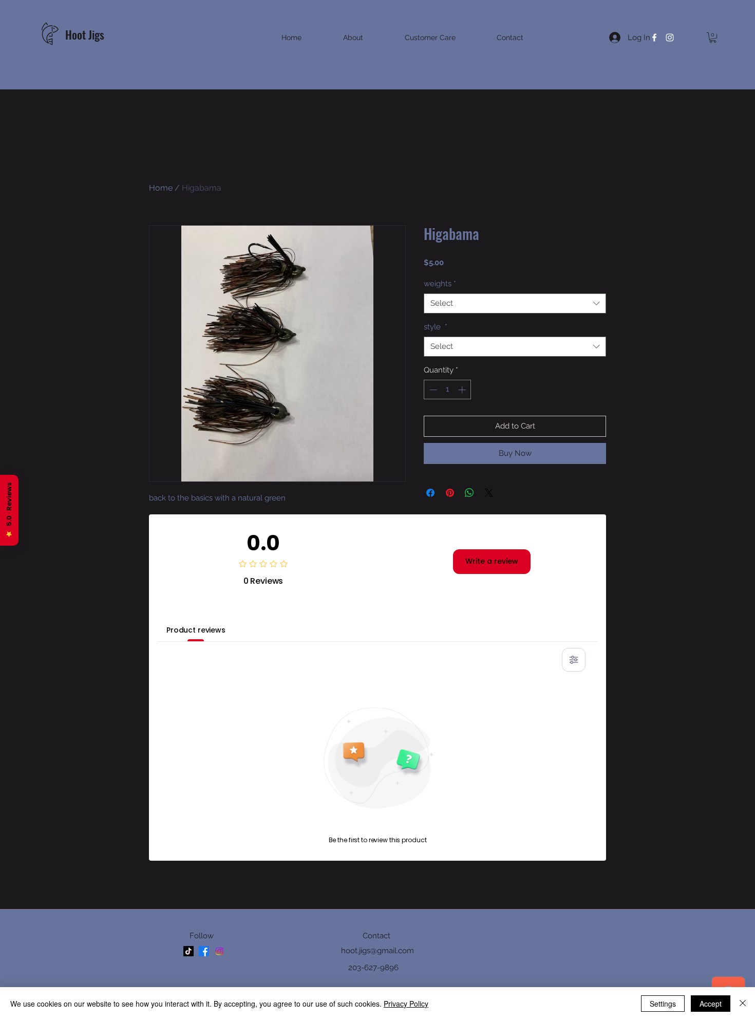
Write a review (491, 561)
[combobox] (515, 303)
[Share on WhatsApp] (469, 493)
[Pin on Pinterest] (450, 493)
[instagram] (670, 37)
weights (440, 283)
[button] (713, 37)
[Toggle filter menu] (574, 660)
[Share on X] (489, 493)
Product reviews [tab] (195, 630)
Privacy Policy (406, 1003)
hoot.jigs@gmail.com (377, 950)
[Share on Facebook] (430, 493)
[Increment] (463, 389)
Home (161, 188)
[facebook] (654, 37)
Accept (711, 1003)
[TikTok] (188, 951)
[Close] (743, 1003)
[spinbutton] (447, 389)
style (435, 326)
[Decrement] (432, 389)
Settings (663, 1003)
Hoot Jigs (86, 34)
